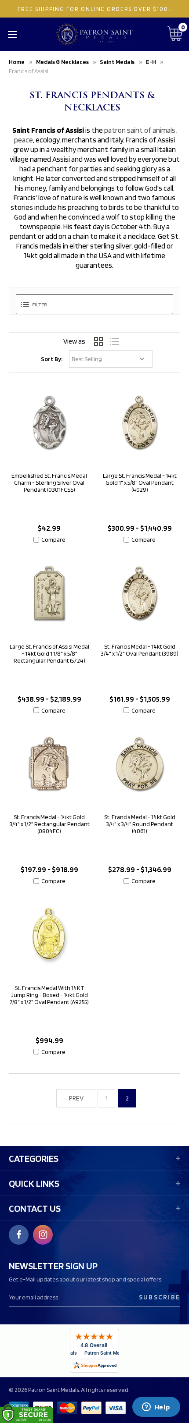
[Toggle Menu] (12, 34)
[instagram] (43, 1234)
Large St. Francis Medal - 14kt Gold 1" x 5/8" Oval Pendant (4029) (140, 482)
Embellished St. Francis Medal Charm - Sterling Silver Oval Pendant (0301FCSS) (49, 482)
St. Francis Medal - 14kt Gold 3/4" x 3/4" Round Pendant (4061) (139, 823)
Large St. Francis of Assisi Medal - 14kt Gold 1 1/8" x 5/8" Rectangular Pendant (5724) (49, 653)
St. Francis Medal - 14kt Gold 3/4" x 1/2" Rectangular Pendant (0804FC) (49, 823)
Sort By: (51, 358)
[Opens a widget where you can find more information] (156, 1408)
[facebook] (19, 1234)
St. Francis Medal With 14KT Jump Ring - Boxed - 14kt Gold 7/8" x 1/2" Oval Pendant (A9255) (49, 994)
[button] (94, 304)
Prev (76, 1098)
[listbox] (111, 359)
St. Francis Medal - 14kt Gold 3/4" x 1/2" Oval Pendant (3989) (139, 650)
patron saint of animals (139, 130)
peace (23, 139)
